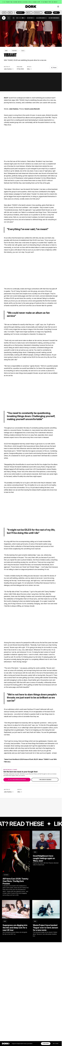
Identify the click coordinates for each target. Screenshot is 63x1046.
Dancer (6, 467)
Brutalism (39, 161)
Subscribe (46, 1043)
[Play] (4, 18)
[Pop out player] (13, 18)
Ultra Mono (16, 189)
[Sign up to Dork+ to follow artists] (13, 69)
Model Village (34, 567)
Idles (28, 69)
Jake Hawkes (8, 69)
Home (6, 50)
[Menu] (58, 6)
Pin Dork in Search (44, 779)
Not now (55, 1043)
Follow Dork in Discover (17, 779)
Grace (19, 471)
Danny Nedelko (50, 591)
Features (14, 50)
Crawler (34, 194)
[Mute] (17, 18)
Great (24, 567)
